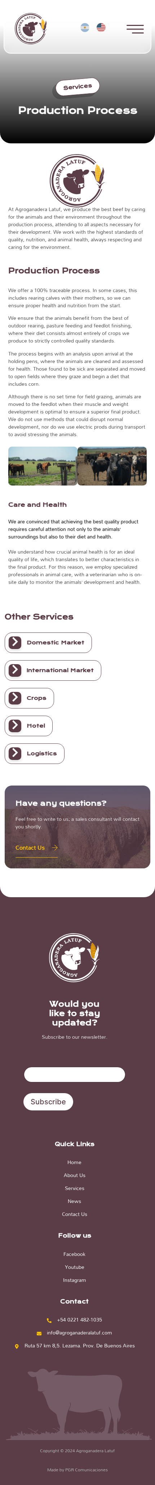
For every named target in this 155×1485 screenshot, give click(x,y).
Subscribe (48, 1101)
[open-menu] (135, 30)
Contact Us (30, 847)
